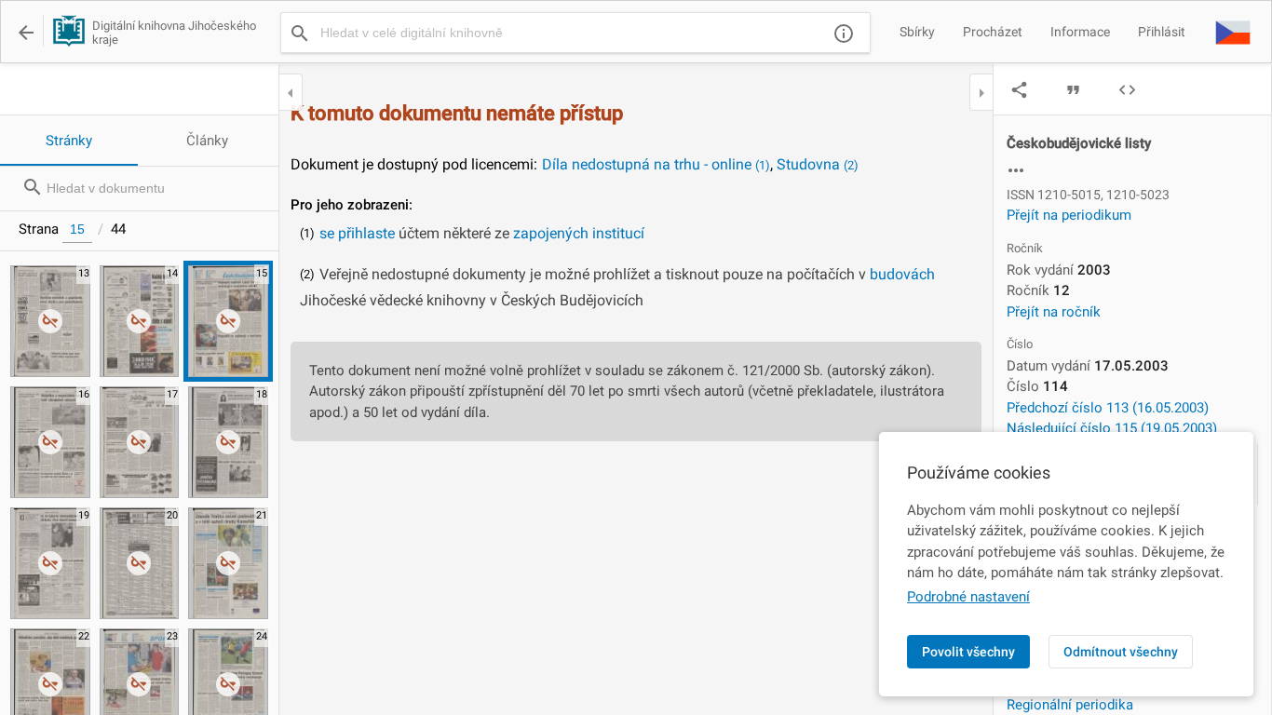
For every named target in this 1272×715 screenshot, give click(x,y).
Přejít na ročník (1054, 312)
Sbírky (917, 31)
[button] (1232, 32)
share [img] (1019, 90)
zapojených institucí (578, 233)
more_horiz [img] (1016, 170)
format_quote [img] (1073, 90)
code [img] (1127, 90)
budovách (902, 274)
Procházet (992, 31)
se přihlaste (357, 233)
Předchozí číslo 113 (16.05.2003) (1108, 407)
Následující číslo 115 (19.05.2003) (1112, 428)
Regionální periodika (1070, 704)
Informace (1080, 31)
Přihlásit (1161, 31)
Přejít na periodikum (1069, 215)
